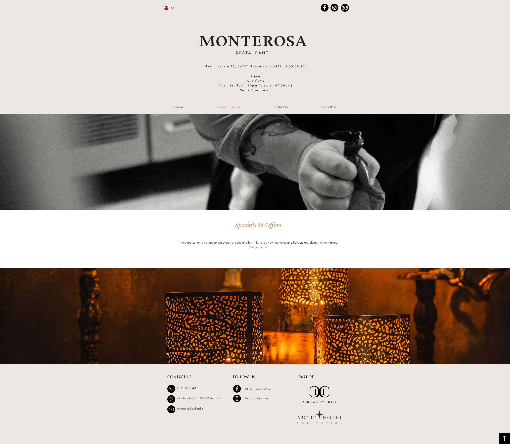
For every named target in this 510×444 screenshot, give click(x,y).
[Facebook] (325, 8)
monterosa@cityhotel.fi (190, 408)
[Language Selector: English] (168, 8)
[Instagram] (334, 8)
